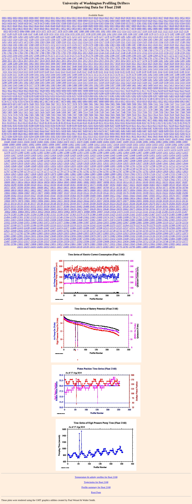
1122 (165, 31)
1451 (4, 42)
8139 (63, 123)
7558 (155, 112)
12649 (33, 166)
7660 (47, 117)
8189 (36, 125)
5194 (20, 77)
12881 (66, 174)
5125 (73, 71)
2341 (42, 58)
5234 (15, 80)
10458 (33, 142)
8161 (112, 123)
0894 (182, 28)
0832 (4, 28)
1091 (97, 31)
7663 (58, 117)
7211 (182, 106)
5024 (144, 63)
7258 (85, 109)
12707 (146, 166)
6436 (177, 96)
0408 (133, 20)
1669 (74, 47)
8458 (63, 131)
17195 (13, 177)
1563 (4, 45)
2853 (63, 61)
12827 (27, 174)
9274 (187, 133)
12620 (27, 163)
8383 (139, 128)
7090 (134, 104)
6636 (80, 98)
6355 (63, 96)
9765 (111, 139)
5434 (69, 88)
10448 (7, 142)
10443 (188, 139)
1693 (187, 47)
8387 (150, 128)
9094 (112, 133)
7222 (42, 109)
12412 (172, 152)
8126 (31, 123)
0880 (139, 28)
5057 (117, 66)
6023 (15, 90)
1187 (172, 34)
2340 (36, 58)
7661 (52, 117)
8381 (128, 128)
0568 (117, 23)
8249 (20, 128)
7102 (161, 104)
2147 (117, 53)
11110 (185, 147)
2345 (63, 58)
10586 (139, 142)
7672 (85, 117)
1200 (9, 36)
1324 (15, 39)
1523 (133, 42)
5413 (171, 85)
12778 (60, 171)
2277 (9, 58)
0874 (112, 28)
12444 (106, 155)
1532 (155, 42)
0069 (85, 20)
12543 (27, 160)
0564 (96, 23)
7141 (20, 106)
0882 (150, 28)
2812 (9, 61)
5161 (36, 74)
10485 (86, 142)
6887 (96, 101)
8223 (177, 125)
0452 (177, 20)
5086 (74, 69)
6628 (42, 98)
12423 (47, 155)
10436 (161, 139)
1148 (35, 34)
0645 (42, 26)
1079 (65, 31)
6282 (80, 93)
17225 (20, 177)
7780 (139, 117)
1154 (67, 34)
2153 (150, 53)
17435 (159, 177)
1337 (58, 39)
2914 (96, 61)
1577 (79, 45)
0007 (36, 18)
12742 (99, 168)
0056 (15, 20)
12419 (27, 155)
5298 (4, 82)
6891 (112, 101)
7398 (182, 109)
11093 (90, 147)
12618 (13, 163)
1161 (104, 34)
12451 (152, 155)
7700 (123, 117)
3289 (15, 63)
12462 (40, 158)
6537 (26, 98)
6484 (187, 96)
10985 (172, 142)
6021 (4, 90)
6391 (128, 96)
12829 (40, 174)
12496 (172, 158)
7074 (63, 104)
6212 (155, 90)
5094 (117, 69)
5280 (144, 80)
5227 (166, 77)
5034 (9, 66)
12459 (20, 158)
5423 (36, 88)
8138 (58, 123)
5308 (58, 82)
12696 (119, 166)
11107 (173, 147)
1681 (128, 47)
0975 (16, 31)
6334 (4, 96)
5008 (63, 63)
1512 (74, 42)
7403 (4, 112)
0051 (177, 18)
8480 (112, 131)
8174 (166, 123)
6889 (106, 101)
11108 (179, 147)
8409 (20, 131)
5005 (47, 63)
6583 (36, 98)
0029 (123, 18)
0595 (187, 23)
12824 (7, 174)
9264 (171, 133)
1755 (74, 50)
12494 (165, 158)
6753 (177, 98)
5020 (128, 63)
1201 (15, 36)
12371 (154, 150)
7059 (42, 104)
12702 (139, 166)
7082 (96, 104)
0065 (63, 20)
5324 (133, 82)
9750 (52, 139)
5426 (53, 88)
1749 (42, 50)
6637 (85, 98)
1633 (36, 47)
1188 (177, 34)
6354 (58, 96)
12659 (99, 166)
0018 (85, 18)
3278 (144, 61)
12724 (27, 168)
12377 (187, 150)
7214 (9, 109)
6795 (31, 101)
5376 (26, 85)
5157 (15, 74)
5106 (171, 69)
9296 (36, 136)
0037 (160, 18)
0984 (22, 31)
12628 (79, 163)
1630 (20, 47)
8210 (128, 125)
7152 (42, 106)
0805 (123, 26)
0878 (133, 28)
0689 (90, 26)
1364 (144, 39)
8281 (58, 128)
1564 (9, 45)
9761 (90, 139)
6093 (58, 90)
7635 (4, 117)
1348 (112, 39)
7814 (160, 117)
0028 (117, 18)
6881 (69, 101)
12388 (66, 152)
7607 (123, 115)
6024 (20, 90)
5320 (112, 82)
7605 (112, 115)
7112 (177, 104)
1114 (124, 31)
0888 (166, 28)
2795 (166, 58)
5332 (177, 82)
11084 (45, 147)
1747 (31, 50)
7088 (123, 104)
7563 (166, 112)
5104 (160, 69)
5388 (74, 85)
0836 (25, 28)
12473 (73, 158)
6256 (36, 93)
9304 (63, 136)
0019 (90, 18)
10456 (27, 142)
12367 (127, 150)
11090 (71, 147)
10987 (185, 142)
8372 (101, 128)
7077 (69, 104)
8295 (69, 128)
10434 (148, 139)
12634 (119, 163)
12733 (66, 168)
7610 (134, 115)
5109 (187, 69)
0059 (31, 20)
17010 (126, 174)
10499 (126, 142)
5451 (117, 88)
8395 (182, 128)
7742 (133, 117)
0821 (144, 26)
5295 (187, 80)
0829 (177, 26)
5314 (79, 82)
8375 (112, 128)
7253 (69, 109)
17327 (73, 177)
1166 (130, 34)
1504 (47, 42)
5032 (187, 63)
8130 (47, 123)
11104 (154, 147)
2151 (139, 53)
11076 (26, 147)
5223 (144, 77)
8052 (123, 120)
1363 (139, 39)
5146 (181, 71)
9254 (150, 133)
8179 (187, 123)
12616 (185, 160)
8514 (187, 131)
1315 (160, 36)
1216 (47, 36)
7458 (63, 112)
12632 (106, 163)
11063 (181, 144)
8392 (166, 128)
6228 (20, 93)
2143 (96, 53)
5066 (160, 66)
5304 (36, 82)
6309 (161, 93)
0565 (101, 23)
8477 (107, 131)
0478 (36, 23)
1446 (171, 39)
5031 (182, 63)
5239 (42, 80)
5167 (69, 74)
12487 (152, 158)
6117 (123, 90)
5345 (15, 85)
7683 (101, 117)
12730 (60, 168)
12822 (179, 171)
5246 (79, 80)
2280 (25, 58)
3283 (171, 61)
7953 (36, 120)
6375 (106, 96)
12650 (40, 166)
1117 (139, 31)
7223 (47, 109)
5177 (123, 74)
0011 (53, 18)
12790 (132, 171)
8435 (31, 131)
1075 (43, 31)
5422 (31, 88)
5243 (63, 80)
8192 (42, 125)
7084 (107, 104)
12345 (61, 150)
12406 (132, 152)
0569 (123, 23)
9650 (166, 136)
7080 (85, 104)
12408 (146, 152)
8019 (90, 120)
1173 (167, 34)
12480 (113, 158)
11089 (65, 147)
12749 (132, 168)
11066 (6, 147)
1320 (182, 36)
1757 (85, 50)
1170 (151, 34)
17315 (66, 177)
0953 (5, 31)
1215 (42, 36)
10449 (13, 142)
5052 (96, 66)
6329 (187, 93)
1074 (38, 31)
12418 (20, 155)
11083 (39, 147)
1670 (79, 47)
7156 (63, 106)
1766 (133, 50)
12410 (159, 152)
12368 (134, 150)
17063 (132, 174)
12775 (47, 171)
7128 (187, 104)
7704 (128, 117)
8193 (47, 125)
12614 (172, 160)
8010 (85, 120)
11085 (52, 147)
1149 (41, 34)
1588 (139, 45)
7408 (15, 112)
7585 (31, 115)
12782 (86, 171)
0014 (69, 18)
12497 (179, 158)
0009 (42, 18)
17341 (93, 177)
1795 (69, 53)
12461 (33, 158)
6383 (123, 96)
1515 (90, 42)
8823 (25, 133)
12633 (113, 163)
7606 (117, 115)
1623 (187, 45)
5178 (128, 74)
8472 (90, 131)
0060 (36, 20)
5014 (96, 63)
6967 (187, 101)
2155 (160, 53)
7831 (166, 117)
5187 (171, 74)
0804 (117, 26)
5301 (20, 82)
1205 (36, 36)
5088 (85, 69)
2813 (15, 61)
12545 (33, 160)
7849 (187, 117)
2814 (20, 61)
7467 (69, 112)
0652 (74, 26)
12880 (60, 174)
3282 (166, 61)
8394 (177, 128)
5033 (4, 66)
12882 (73, 174)
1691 (177, 47)
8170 (149, 123)
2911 (80, 61)
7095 (144, 104)
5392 (96, 85)
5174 (106, 74)
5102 (150, 69)
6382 (117, 96)
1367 (160, 39)
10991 (25, 144)
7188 (161, 106)
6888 (101, 101)
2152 (144, 53)
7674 (90, 117)
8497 (155, 131)
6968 (4, 104)
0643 (31, 26)
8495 (150, 131)
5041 (47, 66)
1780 (187, 50)
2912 (85, 61)
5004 (42, 63)
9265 (177, 133)
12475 (79, 158)
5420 (20, 88)
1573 (58, 45)
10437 (168, 139)
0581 (139, 23)
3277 (139, 61)
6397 (155, 96)
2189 (128, 55)
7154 (53, 106)
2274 (182, 55)
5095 (123, 69)
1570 (42, 45)
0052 (182, 18)
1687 (160, 47)
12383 (40, 152)
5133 (111, 71)
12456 (185, 155)
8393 (171, 128)
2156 (166, 53)
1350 (123, 39)
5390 (85, 85)
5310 (69, 82)
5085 (69, 69)
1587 (133, 45)
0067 (74, 20)
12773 (33, 171)
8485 (134, 131)
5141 (154, 71)
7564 (171, 112)
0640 (15, 26)
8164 (128, 123)
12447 (126, 155)
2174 (69, 55)
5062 (139, 66)
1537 (177, 42)
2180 (96, 55)
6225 (4, 93)
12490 (159, 158)
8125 (25, 123)
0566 (106, 23)
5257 (128, 80)
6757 (9, 101)
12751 (145, 168)
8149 (95, 123)
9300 (42, 136)
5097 (128, 69)
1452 (9, 42)
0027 (112, 18)
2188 (123, 55)
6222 (176, 90)
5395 (101, 85)
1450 (187, 39)
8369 (96, 128)
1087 (76, 31)
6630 (53, 98)
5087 (79, 69)
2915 (101, 61)
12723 (20, 168)
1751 (52, 50)
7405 (9, 112)
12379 (14, 152)
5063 (144, 66)
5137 (133, 71)
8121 (14, 123)
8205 (101, 125)
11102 (141, 147)
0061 (42, 20)
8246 (15, 128)
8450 (53, 131)
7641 (9, 117)
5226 (160, 77)
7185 (144, 106)
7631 (187, 115)
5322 (123, 82)
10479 (79, 142)
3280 (155, 61)
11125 (48, 150)
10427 (128, 139)
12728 (47, 168)
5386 (69, 85)
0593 (177, 23)
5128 (90, 71)
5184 (160, 74)
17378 (106, 177)
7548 (123, 112)
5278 (133, 80)
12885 (93, 174)
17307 (53, 177)
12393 (80, 152)
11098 (116, 147)
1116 (134, 31)
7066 (47, 104)
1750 (47, 50)
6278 (58, 93)
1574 (63, 45)
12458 (13, 158)
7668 (74, 117)
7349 (128, 109)
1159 (93, 34)
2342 (47, 58)
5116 (31, 71)
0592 (171, 23)
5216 (112, 77)
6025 (26, 90)
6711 (128, 98)
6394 (144, 96)
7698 (112, 117)
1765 (128, 50)
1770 (155, 50)
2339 (31, 58)
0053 (187, 18)
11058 (168, 144)
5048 (74, 66)
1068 (32, 31)
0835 (20, 28)
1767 (139, 50)
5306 (47, 82)
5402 (139, 85)
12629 (86, 163)
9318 (101, 136)
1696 (15, 50)
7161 (90, 106)
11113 (17, 150)
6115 (117, 90)
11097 (110, 147)
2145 (106, 53)
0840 (42, 28)
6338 (25, 96)
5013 (90, 63)
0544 (85, 23)
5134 (117, 71)
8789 (4, 133)
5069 (177, 66)
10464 (60, 142)
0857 (90, 28)
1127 (4, 34)
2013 (85, 53)
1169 (146, 34)
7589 (47, 115)
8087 (171, 120)
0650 (63, 26)
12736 (79, 168)
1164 (119, 34)
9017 (74, 133)
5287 (177, 80)
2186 (112, 55)
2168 (36, 55)
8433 (26, 131)
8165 (133, 123)
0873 (106, 28)
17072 (139, 174)
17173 (185, 174)
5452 (123, 88)
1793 (63, 53)
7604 (107, 115)
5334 (187, 82)
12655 (73, 166)
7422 (31, 112)
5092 (106, 69)
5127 (84, 71)
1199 (4, 36)
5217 (117, 77)
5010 (74, 63)
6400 (160, 96)
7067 (53, 104)
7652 (36, 117)
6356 (69, 96)
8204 (96, 125)
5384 (58, 85)
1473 (26, 42)
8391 (160, 128)
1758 (90, 50)
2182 (106, 55)
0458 (20, 23)
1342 (85, 39)
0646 (47, 26)
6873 (47, 101)
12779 (66, 171)
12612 (159, 160)
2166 (25, 55)
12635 (126, 163)
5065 (155, 66)
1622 (182, 45)
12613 (165, 160)
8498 (161, 131)
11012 (97, 144)
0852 (63, 28)
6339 (31, 96)
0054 (4, 20)
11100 (129, 147)
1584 (117, 45)
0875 (117, 28)
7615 (160, 115)
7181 (123, 106)
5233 (9, 80)
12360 (81, 150)
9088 (96, 133)
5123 (63, 71)
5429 (58, 88)
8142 (68, 123)
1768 (144, 50)
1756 (79, 50)
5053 (101, 66)
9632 (133, 136)
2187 (117, 55)
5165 (58, 74)
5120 (46, 71)
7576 (15, 115)
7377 (144, 109)
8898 (47, 133)
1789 (47, 53)
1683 (139, 47)
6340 (36, 96)
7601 (96, 115)
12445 (113, 155)
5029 (171, 63)
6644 (123, 98)
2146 (112, 53)
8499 (166, 131)
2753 (85, 58)
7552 (133, 112)
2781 (96, 58)
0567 (112, 23)
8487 (144, 131)
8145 (85, 123)
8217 (166, 125)
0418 (139, 20)
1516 (96, 42)
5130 (95, 71)
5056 (112, 66)
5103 (155, 69)
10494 (106, 142)
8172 (155, 123)
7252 (63, 109)
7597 (74, 115)
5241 (52, 80)
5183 (155, 74)
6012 (171, 88)
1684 (144, 47)
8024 (96, 120)
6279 (63, 93)
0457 (15, 23)
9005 (63, 133)
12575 (86, 160)
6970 (9, 104)
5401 (134, 85)
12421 (40, 155)
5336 (4, 85)
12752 (152, 168)
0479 (42, 23)
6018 (177, 88)
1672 (90, 47)
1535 (166, 42)
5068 (171, 66)
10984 (165, 142)
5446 (90, 88)
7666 (69, 117)
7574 (9, 115)
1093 (108, 31)
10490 (99, 142)
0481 (47, 23)
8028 (101, 120)
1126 (186, 31)
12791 (139, 171)
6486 (9, 98)
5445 (85, 88)
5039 (36, 66)
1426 (166, 39)
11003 (77, 144)
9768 (122, 139)
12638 (145, 163)
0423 (166, 20)
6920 (150, 101)
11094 (97, 147)
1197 (182, 34)
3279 (150, 61)
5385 (63, 85)
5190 (187, 74)
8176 (176, 123)
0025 (106, 18)
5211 (85, 77)
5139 (144, 71)
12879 (53, 174)
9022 (85, 133)
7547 (117, 112)
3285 (182, 61)
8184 (20, 125)
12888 (106, 174)
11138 (55, 150)
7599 (85, 115)
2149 (128, 53)
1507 (53, 42)
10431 (135, 139)
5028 (166, 63)
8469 (85, 131)
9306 (74, 136)
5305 (42, 82)
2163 (9, 55)
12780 (73, 171)
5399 (123, 85)
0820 (139, 26)
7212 (187, 106)
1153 (62, 34)
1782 (9, 53)
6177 (144, 90)
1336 (52, 39)
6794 (25, 101)
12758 (179, 168)
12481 (119, 158)
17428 (145, 177)
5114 (20, 71)
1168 (140, 34)
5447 (96, 88)
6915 (123, 101)
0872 (101, 28)
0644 (36, 26)
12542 (20, 160)
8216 (160, 125)
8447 (47, 131)
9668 (20, 139)
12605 (113, 160)
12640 (159, 163)
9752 (57, 139)
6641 (107, 98)
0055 (9, 20)
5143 (165, 71)
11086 (58, 147)
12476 (86, 158)
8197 (63, 125)
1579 (90, 45)
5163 (47, 74)
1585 (123, 45)
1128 (9, 34)
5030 (177, 63)
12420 (33, 155)
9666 (14, 139)
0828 (171, 26)
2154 (155, 53)
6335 (9, 96)
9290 (15, 136)
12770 (27, 171)
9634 (139, 136)
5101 (144, 69)
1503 (42, 42)
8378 (117, 128)
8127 (36, 123)
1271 (69, 36)
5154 (187, 71)
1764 (123, 50)
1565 (15, 45)
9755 (68, 139)
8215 (155, 125)
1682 (133, 47)
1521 (123, 42)
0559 (90, 23)
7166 (107, 106)
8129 (41, 123)
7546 (112, 112)
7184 (139, 106)
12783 (93, 171)
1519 (112, 42)
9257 (160, 133)
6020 (187, 88)
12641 (165, 163)
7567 (177, 112)
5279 (139, 80)
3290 (20, 63)
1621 (177, 45)
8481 (117, 131)
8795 (9, 133)
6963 (182, 101)
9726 (30, 139)
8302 (74, 128)
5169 (79, 74)
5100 (139, 69)
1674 (101, 47)
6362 (101, 96)
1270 (63, 36)
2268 (150, 55)
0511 (80, 23)
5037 (25, 66)
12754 (159, 168)
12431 (86, 155)
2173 (63, 55)
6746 (139, 98)
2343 (52, 58)
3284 (177, 61)
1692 (182, 47)
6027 (36, 90)
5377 (31, 85)
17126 (152, 174)
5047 (69, 66)
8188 (31, 125)
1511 (69, 42)
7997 (63, 120)
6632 (63, 98)
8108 (187, 120)
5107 (177, 69)
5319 (106, 82)
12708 (152, 166)
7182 (128, 106)
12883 (79, 174)
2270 (160, 55)
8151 (101, 123)
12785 (106, 171)
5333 (182, 82)
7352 (133, 109)
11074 (19, 147)
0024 (101, 18)
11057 (161, 144)
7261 (96, 109)
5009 (69, 63)
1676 (106, 47)
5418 (9, 88)
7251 (58, 109)
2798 (182, 58)
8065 (133, 120)
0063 (53, 20)
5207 (63, 77)
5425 (47, 88)
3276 (133, 61)
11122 (42, 150)
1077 (54, 31)
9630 (123, 136)
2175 (74, 55)
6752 (171, 98)
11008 (90, 144)
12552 (60, 160)
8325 (79, 128)
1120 (155, 31)
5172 (96, 74)
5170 (85, 74)
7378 (150, 109)
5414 (177, 85)
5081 (47, 69)
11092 (84, 147)
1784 (20, 53)
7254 (74, 109)
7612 (144, 115)
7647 (20, 117)
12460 (27, 158)
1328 (31, 39)
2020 (90, 53)
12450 (145, 155)
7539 (101, 112)
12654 (66, 166)
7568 (182, 112)
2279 (20, 58)
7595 (63, 115)
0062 (47, 20)
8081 (155, 120)
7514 (85, 112)
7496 (79, 112)
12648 (27, 166)
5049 (79, 66)
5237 (31, 80)
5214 (101, 77)
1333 (36, 39)
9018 (79, 133)
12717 (7, 168)
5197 (36, 77)
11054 (148, 144)
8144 (79, 123)
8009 (79, 120)
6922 (160, 101)
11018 (116, 144)
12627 (73, 163)
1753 (63, 50)
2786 (123, 58)
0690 (96, 26)
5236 (25, 80)
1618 (166, 45)
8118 (9, 123)
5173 (101, 74)
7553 (139, 112)
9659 (187, 136)
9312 (85, 136)
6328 (182, 93)
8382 (133, 128)
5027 (160, 63)
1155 (72, 34)
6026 (31, 90)
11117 (23, 150)
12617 (7, 163)
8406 (9, 131)
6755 (187, 98)
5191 (4, 77)
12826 (20, 174)
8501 (171, 131)
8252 (25, 128)
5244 (69, 80)
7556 (144, 112)
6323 (177, 93)
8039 (106, 120)
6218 (160, 90)
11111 (5, 150)
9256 (155, 133)
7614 (155, 115)
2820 (53, 61)
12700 (126, 166)
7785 (144, 117)
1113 (119, 31)
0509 (69, 23)
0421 (155, 20)
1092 (103, 31)
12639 (152, 163)
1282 (128, 36)
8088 (177, 120)
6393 (139, 96)
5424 (42, 88)
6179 (149, 90)
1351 (128, 39)
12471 (60, 158)
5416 (187, 85)
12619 (20, 163)
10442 (181, 139)
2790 (144, 58)
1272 (74, 36)
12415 (185, 152)
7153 (47, 106)
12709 (159, 166)
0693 (112, 26)
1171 (156, 34)
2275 (187, 55)
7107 (171, 104)
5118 (36, 71)
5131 (100, 71)
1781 (4, 53)
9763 (100, 139)
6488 (15, 98)
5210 (80, 77)
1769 (150, 50)
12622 (40, 163)
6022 (10, 90)
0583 (150, 23)
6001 (139, 88)
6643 (117, 98)
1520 (117, 42)
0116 (90, 20)
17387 (119, 177)
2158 (177, 53)
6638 (90, 98)
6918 (139, 101)
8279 (52, 128)
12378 (7, 152)
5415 (182, 85)
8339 (85, 128)
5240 (47, 80)
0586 (155, 23)
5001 (26, 63)
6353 (52, 96)
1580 (96, 45)
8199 (74, 125)
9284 (9, 136)
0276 (101, 20)
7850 (4, 120)
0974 (11, 31)
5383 (53, 85)
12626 (66, 163)
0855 (79, 28)
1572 (52, 45)
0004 (20, 18)
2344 (58, 58)
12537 (185, 158)
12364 (107, 150)
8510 (177, 131)
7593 (53, 115)
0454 (187, 20)
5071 (182, 66)
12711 (165, 166)
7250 (52, 109)
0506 (53, 23)
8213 (144, 125)
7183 (134, 106)
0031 (133, 18)
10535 (132, 142)
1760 (101, 50)
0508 (63, 23)
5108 (182, 69)
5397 (112, 85)
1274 (85, 36)
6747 (144, 98)
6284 (90, 93)
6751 (166, 98)
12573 (80, 160)
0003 (15, 18)
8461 (69, 131)
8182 (9, 125)
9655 (177, 136)
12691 (113, 166)
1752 (58, 50)
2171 (52, 55)
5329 (160, 82)
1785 (25, 53)
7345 (123, 109)
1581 (101, 45)
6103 (107, 90)
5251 (106, 80)
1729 (20, 50)
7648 (25, 117)
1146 (25, 34)
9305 (69, 136)
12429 (73, 155)
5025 (150, 63)
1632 (31, 47)
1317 (171, 36)
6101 (96, 90)
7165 (101, 106)
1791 (58, 53)
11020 (129, 144)
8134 (52, 123)
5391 (90, 85)
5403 (144, 85)
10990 (18, 144)
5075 (15, 69)
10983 (159, 142)
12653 (60, 166)
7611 (139, 115)
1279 (112, 36)
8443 (36, 131)
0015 (74, 18)
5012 (85, 63)
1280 (117, 36)
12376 (180, 150)
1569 (36, 45)
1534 (160, 42)
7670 (79, 117)
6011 (166, 88)
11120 (36, 150)
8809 (15, 133)
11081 (32, 147)
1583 (112, 45)
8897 (42, 133)
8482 (123, 131)
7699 (117, 117)
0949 (187, 28)
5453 (128, 88)
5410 (155, 85)
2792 (155, 58)
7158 (74, 106)
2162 (4, 55)
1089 (86, 31)
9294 (31, 136)
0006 (31, 18)
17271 (47, 177)
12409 (152, 152)
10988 (5, 144)
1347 (106, 39)
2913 (90, 61)
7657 (42, 117)
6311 (171, 93)
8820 (20, 133)
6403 (171, 96)
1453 (15, 42)
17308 (60, 177)
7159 (80, 106)
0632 (4, 26)
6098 (85, 90)
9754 (63, 139)
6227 (15, 93)
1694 (4, 50)
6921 (155, 101)
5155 (4, 74)
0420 (150, 20)
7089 (128, 104)
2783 (106, 58)
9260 (166, 133)
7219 (25, 109)
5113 (15, 71)
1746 (25, 50)
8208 (117, 125)
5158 (20, 74)
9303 (58, 136)
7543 (106, 112)
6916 (128, 101)
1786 (31, 53)
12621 (33, 163)
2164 (15, 55)
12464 (47, 158)
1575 (69, 45)
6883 (79, 101)
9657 (182, 136)
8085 (166, 120)
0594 (182, 23)
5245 (74, 80)
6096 (74, 90)
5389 (80, 85)
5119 (41, 71)
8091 (182, 120)
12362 (94, 150)
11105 (160, 147)
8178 (182, 123)
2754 (90, 58)
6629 (47, 98)
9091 (101, 133)
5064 (150, 66)
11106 (167, 147)
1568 (31, 45)
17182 (7, 177)
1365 (150, 39)
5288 (182, 80)
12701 (132, 166)
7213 (4, 109)
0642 (25, 26)
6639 (96, 98)
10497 (119, 142)
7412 (20, 112)
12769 (20, 171)
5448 (101, 88)
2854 (69, 61)
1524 (139, 42)
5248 (90, 80)
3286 (187, 61)
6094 (64, 90)
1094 (113, 31)
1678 (117, 47)
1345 (96, 39)
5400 (128, 85)
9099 (128, 133)
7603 (101, 115)
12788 (126, 171)
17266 (33, 177)
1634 (42, 47)
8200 (80, 125)
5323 (128, 82)
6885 (90, 101)
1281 (123, 36)
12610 (146, 160)
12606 (119, 160)
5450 (112, 88)
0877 (128, 28)
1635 (47, 47)
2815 (26, 61)
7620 (177, 115)
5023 (139, 63)
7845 (182, 117)
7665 (63, 117)
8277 (47, 128)
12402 (119, 152)
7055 (36, 104)
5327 (150, 82)
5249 (96, 80)
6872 (42, 101)
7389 (171, 109)
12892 (119, 174)
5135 (122, 71)
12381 (27, 152)
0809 (133, 26)
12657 (86, 166)
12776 (53, 171)
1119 (149, 31)
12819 (159, 171)
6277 (53, 93)
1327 (25, 39)
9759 (84, 139)
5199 (47, 77)
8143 (74, 123)
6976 (26, 104)
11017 (110, 144)
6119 (128, 90)
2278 (15, 58)
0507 (58, 23)
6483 (182, 96)
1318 (177, 36)
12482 (126, 158)
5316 (90, 82)
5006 (53, 63)
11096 (103, 147)
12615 (179, 160)
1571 (47, 45)
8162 (117, 123)
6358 (79, 96)
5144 (171, 71)
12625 (60, 163)
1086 (70, 31)
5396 (107, 85)
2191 (139, 55)
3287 (4, 63)
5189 (182, 74)
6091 (47, 90)
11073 (13, 147)
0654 (79, 26)
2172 (58, 55)
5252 (112, 80)
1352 (133, 39)
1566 (20, 45)
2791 (150, 58)
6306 (144, 93)
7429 (47, 112)
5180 (139, 74)
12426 (60, 155)
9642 (150, 136)
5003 (36, 63)
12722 (13, 168)
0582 (144, 23)
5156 (9, 74)
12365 (114, 150)
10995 (45, 144)
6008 (155, 88)
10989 (12, 144)
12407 (139, 152)
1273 (79, 36)
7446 (58, 112)
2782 (101, 58)
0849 (52, 28)
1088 (81, 31)
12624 (53, 163)
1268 (58, 36)
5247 (85, 80)
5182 (150, 74)
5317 (96, 82)
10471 (73, 142)
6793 (20, 101)
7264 (112, 109)
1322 (4, 39)
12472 (66, 158)
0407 (128, 20)
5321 (117, 82)
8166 (139, 123)
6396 (150, 96)
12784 (99, 171)
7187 (155, 106)
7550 (128, 112)
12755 (165, 168)
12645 (7, 166)
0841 (47, 28)
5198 (42, 77)
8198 (69, 125)
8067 (144, 120)
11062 (174, 144)
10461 (47, 142)
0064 (58, 20)
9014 (69, 133)
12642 (172, 163)
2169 (42, 55)
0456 (9, 23)
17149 (165, 174)
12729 (53, 168)
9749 (46, 139)
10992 (31, 144)
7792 (150, 117)
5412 (166, 85)
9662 (9, 139)
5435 (74, 88)
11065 (187, 144)
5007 (58, 63)
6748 (150, 98)
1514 (85, 42)
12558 (66, 160)
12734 (73, 168)
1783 (15, 53)
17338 (86, 177)
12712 (172, 166)
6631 (58, 98)
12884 (86, 174)
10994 (38, 144)
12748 (126, 168)
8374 (106, 128)
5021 (133, 63)
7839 (177, 117)
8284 (63, 128)
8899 (52, 133)
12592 (93, 160)
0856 (85, 28)
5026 (155, 63)
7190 (171, 106)
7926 (31, 120)
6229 (26, 93)
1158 (88, 34)
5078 (31, 69)
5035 (15, 66)
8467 (80, 131)
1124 (176, 31)
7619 (171, 115)
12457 (7, 158)
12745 (113, 168)
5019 (123, 63)
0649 (58, 26)
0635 (9, 26)
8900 (58, 133)
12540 (7, 160)
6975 (20, 104)
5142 (160, 71)
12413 (179, 152)
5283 (160, 80)
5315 (85, 82)
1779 (182, 50)
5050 (85, 66)
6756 (4, 101)
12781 (79, 171)
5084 (63, 69)
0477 (31, 23)
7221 (36, 109)
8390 (155, 128)
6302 (123, 93)
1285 (133, 36)
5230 (182, 77)
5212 (90, 77)
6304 (134, 93)
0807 (128, 26)
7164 (96, 106)
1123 (170, 31)
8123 (20, 123)
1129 (14, 34)
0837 (31, 28)
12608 (132, 160)
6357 (74, 96)
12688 (106, 166)
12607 (126, 160)
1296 (139, 36)
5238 (36, 80)
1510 (63, 42)
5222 (139, 77)
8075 (150, 120)
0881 (144, 28)
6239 (31, 93)
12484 (139, 158)
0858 (96, 28)
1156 (77, 34)
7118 (182, 104)
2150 (133, 53)
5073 (4, 69)
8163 (122, 123)
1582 (106, 45)
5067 (166, 66)
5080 (42, 69)
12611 (152, 160)
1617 (160, 45)
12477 (93, 158)
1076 (49, 31)
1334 (42, 39)
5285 (171, 80)
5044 (52, 66)
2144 (101, 53)
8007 (74, 120)
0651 (69, 26)
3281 (160, 61)
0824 (160, 26)
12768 (13, 171)
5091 (101, 69)
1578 (85, 45)
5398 (117, 85)
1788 (42, 53)
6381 (112, 96)
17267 (40, 177)
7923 (25, 120)
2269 (155, 55)
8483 (128, 131)
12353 (68, 150)
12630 (93, 163)
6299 (107, 93)
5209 (74, 77)
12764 (185, 168)
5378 (36, 85)
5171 (90, 74)
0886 (155, 28)
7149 (26, 106)
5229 (177, 77)
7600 (90, 115)
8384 (144, 128)
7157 (69, 106)
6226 (9, 93)
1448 (177, 39)
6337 (20, 96)
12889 (113, 174)
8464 (74, 131)
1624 (4, 47)
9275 (4, 136)
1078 (59, 31)
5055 (106, 66)
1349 (117, 39)
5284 (166, 80)
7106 (166, 104)
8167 (144, 123)
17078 (145, 174)
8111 (4, 123)
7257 (79, 109)
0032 (139, 18)
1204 (31, 36)
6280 (69, 93)
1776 (166, 50)
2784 (112, 58)
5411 (161, 85)
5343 (9, 85)
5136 (127, 71)
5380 (42, 85)
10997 (58, 144)
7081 (90, 104)
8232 (187, 125)
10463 (53, 142)
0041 (171, 18)
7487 (74, 112)
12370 (147, 150)
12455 (179, 155)
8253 (31, 128)
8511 (182, 131)
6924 (171, 101)
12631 (99, 163)
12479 (106, 158)
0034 (150, 18)
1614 (144, 45)
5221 (133, 77)
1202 (20, 36)
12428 (66, 155)
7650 (31, 117)
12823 (185, 171)
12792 (145, 171)
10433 (142, 139)
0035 (155, 18)
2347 (74, 58)
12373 (167, 150)
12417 (13, 155)
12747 (119, 168)
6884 (85, 101)
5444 (80, 88)
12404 (126, 152)
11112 (11, 150)
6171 (138, 90)
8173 (160, 123)
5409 (150, 85)
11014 (103, 144)
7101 (155, 104)
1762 (112, 50)
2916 (106, 61)
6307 (150, 93)
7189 (166, 106)
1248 (52, 36)
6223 (182, 90)
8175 (171, 123)
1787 (36, 53)
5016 (106, 63)
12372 (160, 150)
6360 (90, 96)
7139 (9, 106)
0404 (112, 20)
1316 (166, 36)
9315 (96, 136)
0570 (128, 23)
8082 (160, 120)
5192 (9, 77)
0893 (177, 28)
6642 (112, 98)
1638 (58, 47)
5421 (26, 88)
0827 (166, 26)
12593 (99, 160)
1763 (117, 50)
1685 (150, 47)
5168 (74, 74)
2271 (166, 55)
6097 (80, 90)
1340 (74, 39)
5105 (166, 69)
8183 (15, 125)
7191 (177, 106)
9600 (112, 136)
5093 (112, 69)
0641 (20, 26)
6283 (85, 93)
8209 (123, 125)
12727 (40, 168)
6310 (166, 93)
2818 (42, 61)
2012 (79, 53)
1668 (69, 47)
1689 (171, 47)
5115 (25, 71)
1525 (144, 42)
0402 (106, 20)
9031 (90, 133)
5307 (53, 82)
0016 (79, 18)
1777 (171, 50)
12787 (119, 171)
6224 (187, 90)
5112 (10, 71)
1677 (112, 47)
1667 (63, 47)
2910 (74, 61)
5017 (112, 63)
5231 (187, 77)
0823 (155, 26)
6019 (182, 88)
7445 (52, 112)
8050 (117, 120)
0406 (123, 20)
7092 (139, 104)
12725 (33, 168)
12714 (179, 166)
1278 (106, 36)
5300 (15, 82)
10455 (20, 142)
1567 (25, 45)
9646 (160, 136)
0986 (27, 31)
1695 (9, 50)
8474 (96, 131)
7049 (31, 104)
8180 (4, 125)
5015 (101, 63)
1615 (150, 45)
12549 (40, 160)
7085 (112, 104)
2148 (123, 53)
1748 (36, 50)
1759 (96, 50)
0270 (96, 20)
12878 (47, 174)
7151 (36, 106)
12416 (7, 155)
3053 (117, 61)
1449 (182, 39)
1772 (160, 50)
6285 (96, 93)
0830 (182, 26)
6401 (166, 96)
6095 (69, 90)
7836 (171, 117)
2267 (144, 55)
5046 (63, 66)
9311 (80, 136)
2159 (182, 53)
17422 (139, 177)
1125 (181, 31)
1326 (20, 39)
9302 (53, 136)
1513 (79, 42)
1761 (106, 50)
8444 (42, 131)
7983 (58, 120)
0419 (144, 20)
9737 (36, 139)
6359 (85, 96)
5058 (123, 66)
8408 (15, 131)
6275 (42, 93)
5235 (20, 80)
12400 (106, 152)
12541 (14, 160)
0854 (74, 28)
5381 (47, 85)
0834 (15, 28)
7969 (52, 120)
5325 (139, 82)
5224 (150, 77)
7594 (58, 115)
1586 (128, 45)
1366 (155, 39)
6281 (74, 93)
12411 (165, 152)
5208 (69, 77)
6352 (47, 96)
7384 (166, 109)
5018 (117, 63)
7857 (9, 120)
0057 (20, 20)
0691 (101, 26)
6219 (166, 90)
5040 (42, 66)
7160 (85, 106)
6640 (101, 98)
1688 (166, 47)
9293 (26, 136)
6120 (133, 90)
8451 (58, 131)
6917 (133, 101)
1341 (79, 39)
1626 (15, 47)
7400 (187, 109)
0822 (150, 26)
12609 (139, 160)
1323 (9, 39)
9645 (155, 136)
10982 (152, 142)
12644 (185, 163)
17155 (172, 174)
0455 (4, 23)
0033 (144, 18)
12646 (14, 166)
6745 (133, 98)
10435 (155, 139)
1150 (46, 34)
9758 (79, 139)
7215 (15, 109)
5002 (31, 63)
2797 (177, 58)
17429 (152, 177)
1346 (101, 39)
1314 (155, 36)
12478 (99, 158)
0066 (69, 20)
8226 (182, 125)
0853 (69, 28)
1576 (74, 45)
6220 (171, 90)
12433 (93, 155)
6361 (96, 96)
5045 (58, 66)
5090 (96, 69)
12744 (106, 168)
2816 (31, 61)
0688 (85, 26)
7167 (112, 106)
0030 (128, 18)
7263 (106, 109)
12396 (93, 152)
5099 (133, 69)
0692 (106, 26)
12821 (172, 171)
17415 (132, 177)
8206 (107, 125)
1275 (90, 36)
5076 (20, 69)
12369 (140, 150)
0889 (171, 28)
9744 (41, 139)
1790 (52, 53)
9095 (117, 133)
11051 (135, 144)
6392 (133, 96)
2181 (101, 55)
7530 (96, 112)
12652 (53, 166)
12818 (152, 171)
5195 (26, 77)
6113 (112, 90)
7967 (47, 120)
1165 (125, 34)
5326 (144, 82)
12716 (185, 166)
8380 (123, 128)
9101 (133, 133)
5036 (20, 66)
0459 (26, 23)
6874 (52, 101)
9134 (144, 133)
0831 (187, 26)
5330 (166, 82)
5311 (74, 82)
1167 (135, 34)
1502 (36, 42)
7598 (80, 115)
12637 (139, 163)
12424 (53, 155)
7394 (177, 109)
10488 (93, 142)
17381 (113, 177)
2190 (133, 55)
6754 (182, 98)
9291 (20, 136)
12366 (121, 150)
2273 (177, 55)
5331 (171, 82)
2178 (85, 55)
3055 (128, 61)
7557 (150, 112)
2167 (31, 55)
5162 (42, 74)
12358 (74, 150)
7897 (20, 120)
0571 (133, 23)
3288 (9, 63)
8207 (112, 125)
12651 (47, 166)
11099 (123, 147)
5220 (128, 77)
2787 (128, 58)
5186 (166, 74)
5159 (25, 74)
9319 (106, 136)
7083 (101, 104)
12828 (33, 174)
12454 (172, 155)
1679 (123, 47)
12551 (53, 160)
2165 (20, 55)
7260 (90, 109)
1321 (187, 36)
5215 (106, 77)
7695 (106, 117)
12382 (33, 152)
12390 (73, 152)
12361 (88, 150)
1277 (101, 36)
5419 (15, 88)
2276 (4, 58)
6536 (20, 98)
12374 (173, 150)
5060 (128, 66)
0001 (4, 18)
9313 (90, 136)
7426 (42, 112)
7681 (96, 117)
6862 (36, 101)
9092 (106, 133)
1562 (187, 42)
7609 (128, 115)
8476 (101, 131)
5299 (9, 82)
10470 (66, 142)
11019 (123, 144)
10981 (145, 142)
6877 (58, 101)
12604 (106, 160)
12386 (60, 152)
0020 (96, 18)
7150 (31, 106)
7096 (150, 104)
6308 (155, 93)
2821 (58, 61)
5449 (107, 88)
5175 (112, 74)
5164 (52, 74)
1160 (98, 34)
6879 (63, 101)
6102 (101, 90)
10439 (175, 139)
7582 (26, 115)
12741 (93, 168)
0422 (160, 20)
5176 (117, 74)
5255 (123, 80)
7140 (15, 106)
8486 (139, 131)
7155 (58, 106)
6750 (160, 98)
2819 (47, 61)
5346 (20, 85)
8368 (90, 128)
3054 (123, 61)
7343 (117, 109)
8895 (36, 133)
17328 (79, 177)
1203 (25, 36)
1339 (69, 39)
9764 (106, 139)
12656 (80, 166)
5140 (149, 71)
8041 (112, 120)
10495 (113, 142)
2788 (133, 58)
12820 (165, 171)
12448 (132, 155)
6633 (69, 98)
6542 (31, 98)
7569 (187, 112)
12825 (13, 174)
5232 (4, 80)
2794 (160, 58)
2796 (171, 58)
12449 (139, 155)
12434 (99, 155)
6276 (47, 93)
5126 (79, 71)
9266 (182, 133)
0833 (9, 28)
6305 (139, 93)
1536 (171, 42)
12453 (165, 155)
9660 (3, 139)
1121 (160, 31)
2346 (69, 58)
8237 (4, 128)
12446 (119, 155)
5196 (31, 77)
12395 (86, 152)
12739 (86, 168)
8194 (53, 125)
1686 (155, 47)
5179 (133, 74)
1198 (188, 34)
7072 (58, 104)
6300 (112, 93)
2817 (36, 61)
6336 (15, 96)
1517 (101, 42)
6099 (90, 90)
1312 (144, 36)
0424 (171, 20)
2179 (90, 55)
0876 (123, 28)
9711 (25, 139)
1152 (56, 34)
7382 (160, 109)
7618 (166, 115)
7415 (25, 112)
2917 (112, 61)
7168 (117, 106)
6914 (117, 101)
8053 (128, 120)
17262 (27, 177)
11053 (142, 144)
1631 (25, 47)
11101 (135, 147)
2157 (171, 53)
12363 (101, 150)
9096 (123, 133)
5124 (68, 71)
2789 (139, 58)
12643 (179, 163)
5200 (53, 77)
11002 (71, 144)
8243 (9, 128)
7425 (36, 112)
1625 (9, 47)
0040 (166, 18)
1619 (171, 45)
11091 (77, 147)
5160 (31, 74)
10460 (40, 142)
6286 (101, 93)
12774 (40, 171)
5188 (177, 74)
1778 (177, 50)
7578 (20, 115)
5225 (155, 77)
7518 (90, 112)
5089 (90, 69)
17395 (126, 177)
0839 (36, 28)
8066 (139, 120)
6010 (161, 88)
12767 (7, 171)
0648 (52, 26)
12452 (159, 155)
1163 (114, 34)
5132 (106, 71)
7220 (31, 109)
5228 (171, 77)
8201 (85, 125)
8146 (90, 123)
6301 (117, 93)
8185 (26, 125)
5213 (96, 77)
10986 (179, 142)
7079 (80, 104)
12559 (73, 160)
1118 (144, 31)
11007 (84, 144)
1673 (96, 47)
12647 (20, 166)
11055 (155, 144)
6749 (155, 98)
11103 (148, 147)
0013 (63, 18)
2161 (187, 53)
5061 (133, 66)
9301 (47, 136)
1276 (96, 36)
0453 (182, 20)
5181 (144, 74)
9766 (117, 139)
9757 (73, 139)
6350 (42, 96)
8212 (139, 125)
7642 (15, 117)
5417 (4, 88)
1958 (74, 53)
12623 (47, 163)
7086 (117, 104)
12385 (53, 152)
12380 (20, 152)
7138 (4, 106)
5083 (58, 69)
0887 (160, 28)
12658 (93, 166)
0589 (160, 23)
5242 (58, 80)
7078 (74, 104)
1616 (155, 45)
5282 (155, 80)
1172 (161, 34)
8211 (134, 125)
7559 (160, 112)
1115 (129, 31)
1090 (92, 31)
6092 (53, 90)
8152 (106, 123)
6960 (177, 101)
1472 (20, 42)
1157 (83, 34)
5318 (101, 82)
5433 (63, 88)
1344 (90, 39)
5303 (31, 82)
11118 (29, 150)
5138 (138, 71)
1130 (20, 34)
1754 (69, 50)
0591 (166, 23)
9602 (117, 136)
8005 (69, 120)
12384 (47, 152)
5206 (58, 77)
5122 (57, 71)
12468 (53, 158)
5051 (90, 66)
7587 (42, 115)
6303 (128, 93)
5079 (36, 69)
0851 (58, 28)
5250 (101, 80)
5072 (187, 66)
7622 (182, 115)
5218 (123, 77)
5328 (155, 82)
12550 (47, 160)
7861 (15, 120)
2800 (4, 61)
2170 (47, 55)
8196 (58, 125)
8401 (4, 131)
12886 (99, 174)
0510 (74, 23)
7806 (155, 117)
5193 (15, 77)
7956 (42, 120)
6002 (144, 88)
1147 (30, 34)
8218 (171, 125)
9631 (128, 136)
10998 (65, 144)
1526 (150, 42)
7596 (69, 115)
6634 (74, 98)
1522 (128, 42)
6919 (144, 101)
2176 (79, 55)
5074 (9, 69)
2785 (117, 58)
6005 (150, 88)
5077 (25, 69)
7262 (101, 109)
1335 (47, 39)
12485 (145, 158)
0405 (117, 20)
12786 (113, 171)
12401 (113, 152)
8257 (42, 128)
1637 (52, 47)
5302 (26, 82)
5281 (150, 80)
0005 (26, 18)
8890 (31, 133)
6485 (4, 98)
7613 (150, 115)
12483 (132, 158)
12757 (172, 168)
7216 (20, 109)
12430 (79, 155)
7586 (36, 115)
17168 (179, 174)
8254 (36, 128)
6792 (15, 101)
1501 (31, 42)
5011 (80, 63)
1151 (51, 34)
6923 (166, 101)
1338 (63, 39)
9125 (139, 133)
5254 (117, 80)
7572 (4, 115)
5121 (52, 71)
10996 (51, 144)
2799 (187, 58)
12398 (99, 152)
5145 (176, 71)
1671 (85, 47)
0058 (26, 20)
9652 (171, 136)
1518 (106, 42)
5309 (63, 82)
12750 (139, 168)
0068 (80, 20)
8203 (90, 125)
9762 (95, 139)
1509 (58, 42)
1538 (182, 42)
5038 (31, 66)
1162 (109, 34)
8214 (150, 125)
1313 (150, 36)
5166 (63, 74)
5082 (52, 69)
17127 (159, 174)
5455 (134, 88)
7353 (139, 109)
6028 (42, 90)
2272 (171, 55)
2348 (79, 58)
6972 (15, 104)
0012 (58, 18)
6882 (74, 101)
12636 (132, 163)
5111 (5, 71)
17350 (99, 177)
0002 (9, 18)
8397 (187, 128)
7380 (155, 109)
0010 (47, 18)
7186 (150, 106)
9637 (144, 136)
